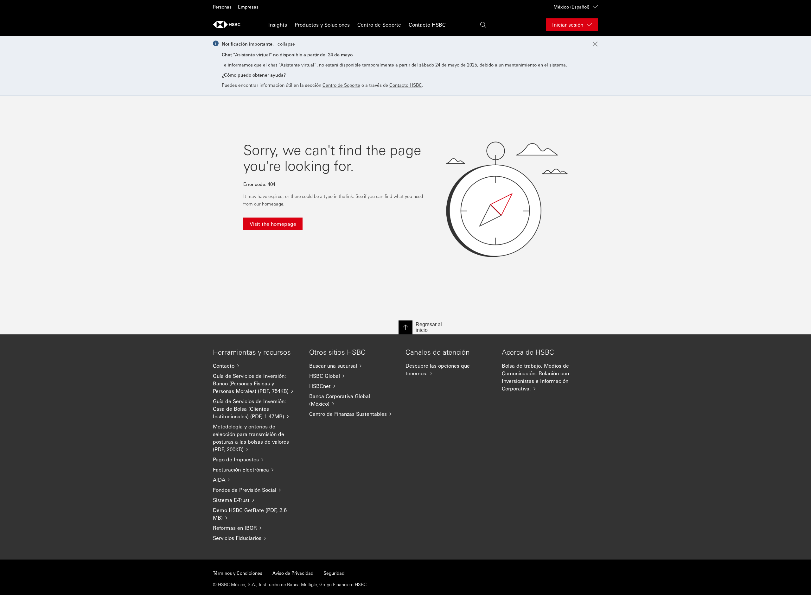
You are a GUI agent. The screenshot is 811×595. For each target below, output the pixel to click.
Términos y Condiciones (237, 573)
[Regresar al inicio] (405, 327)
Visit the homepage (273, 223)
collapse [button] (286, 44)
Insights (277, 24)
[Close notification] (595, 44)
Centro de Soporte (379, 24)
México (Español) (571, 6)
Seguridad (333, 573)
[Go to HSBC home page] (229, 24)
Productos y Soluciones (322, 24)
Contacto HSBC (427, 24)
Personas (222, 6)
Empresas (248, 6)
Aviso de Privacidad (292, 573)
